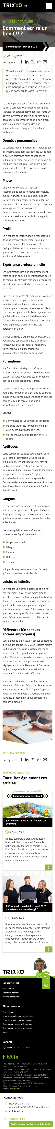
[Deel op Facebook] (21, 62)
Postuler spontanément (12, 996)
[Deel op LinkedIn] (26, 62)
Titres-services (11, 1006)
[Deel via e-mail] (45, 62)
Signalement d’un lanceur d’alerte (16, 1047)
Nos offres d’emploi (11, 992)
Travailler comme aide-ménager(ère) (18, 1024)
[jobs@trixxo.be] (46, 985)
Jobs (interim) (11, 983)
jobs (11, 21)
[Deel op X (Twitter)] (33, 62)
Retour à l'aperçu (14, 753)
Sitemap (35, 1077)
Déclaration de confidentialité (33, 1074)
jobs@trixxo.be (17, 1118)
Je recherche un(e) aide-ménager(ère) (18, 1015)
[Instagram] (9, 1057)
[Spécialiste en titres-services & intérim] (4, 21)
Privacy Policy (8, 1085)
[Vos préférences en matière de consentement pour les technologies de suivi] (31, 1124)
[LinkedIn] (16, 1057)
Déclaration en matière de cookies (17, 1077)
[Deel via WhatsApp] (39, 62)
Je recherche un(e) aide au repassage (18, 1020)
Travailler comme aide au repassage (17, 1028)
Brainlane (16, 1088)
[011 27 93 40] (46, 977)
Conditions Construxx (21, 1080)
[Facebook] (4, 1057)
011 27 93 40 (16, 1110)
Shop (5, 1032)
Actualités (25, 21)
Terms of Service (25, 1085)
